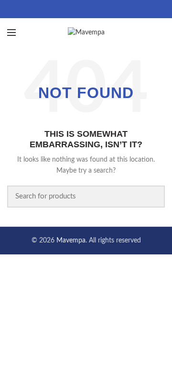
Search (152, 197)
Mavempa (71, 240)
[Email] (86, 9)
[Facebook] (74, 9)
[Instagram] (98, 9)
